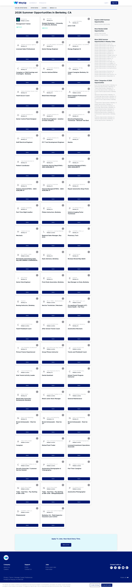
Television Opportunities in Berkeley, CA (104, 118)
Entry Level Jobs (51, 567)
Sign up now (66, 544)
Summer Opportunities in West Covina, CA (105, 56)
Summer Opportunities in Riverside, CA (104, 71)
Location (44, 7)
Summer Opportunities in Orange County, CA (106, 55)
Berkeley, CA (53, 7)
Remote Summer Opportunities (102, 24)
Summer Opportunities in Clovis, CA (103, 44)
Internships (49, 569)
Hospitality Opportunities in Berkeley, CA (105, 105)
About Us (7, 567)
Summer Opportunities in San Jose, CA (104, 47)
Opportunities (34, 7)
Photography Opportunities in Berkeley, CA (105, 97)
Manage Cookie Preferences (23, 577)
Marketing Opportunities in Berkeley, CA (104, 109)
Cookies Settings (95, 585)
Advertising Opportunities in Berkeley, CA (105, 86)
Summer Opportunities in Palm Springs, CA (105, 45)
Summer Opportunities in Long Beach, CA (105, 50)
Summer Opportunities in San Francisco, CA (105, 74)
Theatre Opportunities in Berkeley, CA (104, 88)
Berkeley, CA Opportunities (101, 35)
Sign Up (114, 3)
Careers (6, 569)
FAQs (26, 567)
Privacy (6, 577)
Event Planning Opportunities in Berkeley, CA (106, 85)
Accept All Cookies (106, 585)
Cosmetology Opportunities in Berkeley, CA (105, 96)
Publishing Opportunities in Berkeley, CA (104, 112)
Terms (11, 577)
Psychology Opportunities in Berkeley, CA (105, 107)
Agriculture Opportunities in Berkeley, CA (105, 94)
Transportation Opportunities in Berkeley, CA (106, 102)
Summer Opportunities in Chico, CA (103, 60)
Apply (27, 35)
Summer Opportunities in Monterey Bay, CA (105, 66)
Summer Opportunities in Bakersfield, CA (105, 76)
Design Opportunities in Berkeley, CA (104, 104)
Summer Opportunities (100, 33)
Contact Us (28, 569)
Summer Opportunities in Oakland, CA (104, 52)
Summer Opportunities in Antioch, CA (104, 72)
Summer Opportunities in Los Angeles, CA (105, 63)
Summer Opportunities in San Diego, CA (104, 61)
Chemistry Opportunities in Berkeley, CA (104, 117)
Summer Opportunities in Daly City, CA (104, 48)
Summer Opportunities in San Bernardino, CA (106, 64)
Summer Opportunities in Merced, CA (104, 58)
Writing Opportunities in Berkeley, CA (104, 120)
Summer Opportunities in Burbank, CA (104, 53)
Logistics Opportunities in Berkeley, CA (104, 110)
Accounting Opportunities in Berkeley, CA (105, 89)
